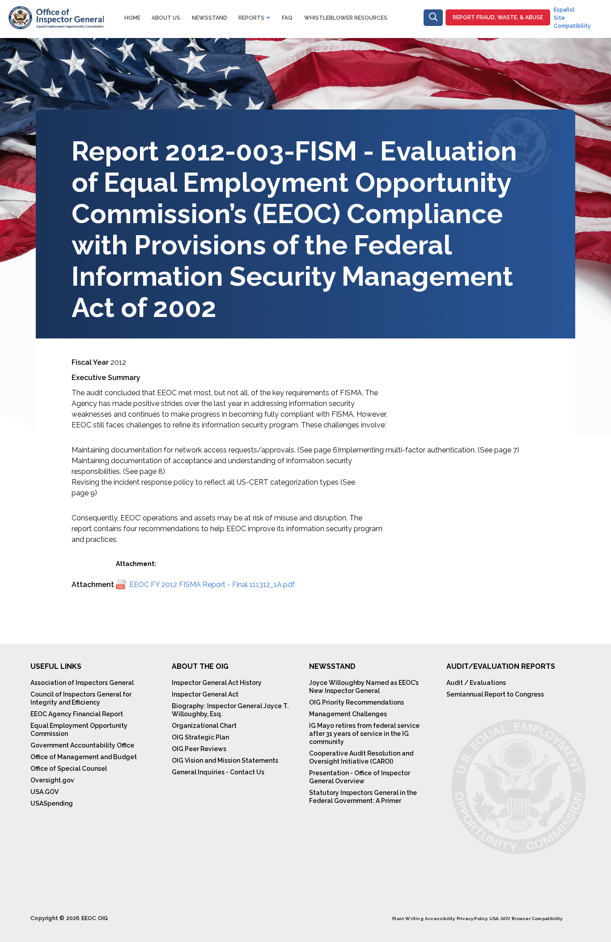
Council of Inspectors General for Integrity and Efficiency (81, 698)
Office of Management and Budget (83, 756)
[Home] (55, 11)
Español (564, 10)
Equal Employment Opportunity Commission (78, 729)
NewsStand (209, 18)
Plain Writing (408, 918)
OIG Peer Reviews (199, 748)
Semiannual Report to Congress (495, 694)
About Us (166, 18)
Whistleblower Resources (345, 18)
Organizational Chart (204, 725)
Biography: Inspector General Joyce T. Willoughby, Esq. (230, 710)
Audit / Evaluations (476, 682)
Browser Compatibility (537, 918)
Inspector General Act (205, 694)
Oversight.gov (52, 780)
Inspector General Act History (217, 682)
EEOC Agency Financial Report (76, 714)
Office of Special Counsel (68, 768)
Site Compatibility (572, 22)
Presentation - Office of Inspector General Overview (359, 777)
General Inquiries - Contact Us (218, 772)
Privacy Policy (472, 918)
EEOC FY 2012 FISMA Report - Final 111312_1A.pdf (212, 584)
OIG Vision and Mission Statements (225, 760)
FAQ (287, 18)
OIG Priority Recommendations (356, 702)
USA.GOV (44, 791)
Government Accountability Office (82, 745)
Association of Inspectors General (82, 682)
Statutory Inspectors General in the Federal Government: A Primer (363, 796)
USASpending (51, 803)
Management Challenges (348, 714)
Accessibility (440, 918)
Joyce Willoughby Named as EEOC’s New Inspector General (364, 686)
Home (132, 18)
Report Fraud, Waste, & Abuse (498, 17)
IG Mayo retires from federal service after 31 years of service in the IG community (364, 733)
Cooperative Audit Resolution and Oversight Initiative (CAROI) (361, 757)
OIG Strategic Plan (200, 737)
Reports (251, 18)
